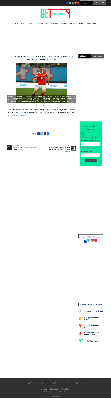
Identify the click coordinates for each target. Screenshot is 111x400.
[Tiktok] (78, 3)
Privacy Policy (65, 389)
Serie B (31, 23)
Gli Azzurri (54, 23)
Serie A (23, 23)
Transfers (73, 23)
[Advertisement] (55, 39)
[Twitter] (70, 3)
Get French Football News (93, 311)
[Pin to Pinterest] (45, 133)
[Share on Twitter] (42, 133)
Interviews (64, 23)
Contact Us (54, 389)
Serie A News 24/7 (100, 2)
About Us (44, 389)
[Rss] (75, 3)
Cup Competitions (42, 23)
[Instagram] (73, 3)
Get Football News (91, 341)
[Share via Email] (48, 133)
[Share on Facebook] (38, 133)
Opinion (81, 23)
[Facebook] (67, 3)
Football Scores (91, 23)
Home (16, 23)
